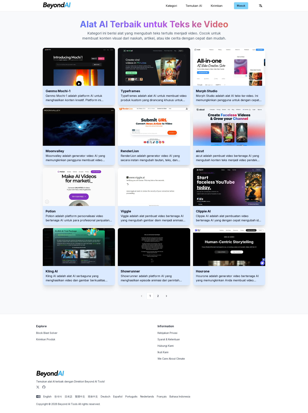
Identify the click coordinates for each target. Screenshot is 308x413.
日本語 (68, 396)
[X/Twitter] (37, 387)
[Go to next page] (166, 296)
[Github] (43, 387)
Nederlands (147, 396)
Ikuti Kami (163, 352)
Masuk (241, 5)
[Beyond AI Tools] (50, 374)
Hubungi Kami (166, 345)
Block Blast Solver (46, 332)
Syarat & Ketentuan (169, 339)
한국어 (58, 396)
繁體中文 (80, 396)
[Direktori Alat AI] (57, 5)
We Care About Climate (171, 358)
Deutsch (105, 396)
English (47, 396)
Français (162, 396)
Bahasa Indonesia (180, 396)
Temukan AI (194, 6)
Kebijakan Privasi (167, 332)
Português (131, 396)
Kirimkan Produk (45, 339)
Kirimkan (216, 6)
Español (117, 396)
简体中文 (93, 396)
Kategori (171, 6)
